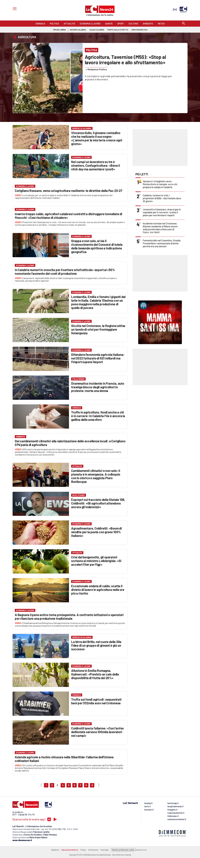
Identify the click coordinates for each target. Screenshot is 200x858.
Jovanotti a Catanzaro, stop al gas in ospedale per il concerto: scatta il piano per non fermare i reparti (162, 212)
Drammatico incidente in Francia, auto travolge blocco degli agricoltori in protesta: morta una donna (97, 387)
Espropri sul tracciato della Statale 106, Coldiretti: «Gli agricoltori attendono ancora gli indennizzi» (98, 503)
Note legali (105, 850)
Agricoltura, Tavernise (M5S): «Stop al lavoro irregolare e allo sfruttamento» (125, 59)
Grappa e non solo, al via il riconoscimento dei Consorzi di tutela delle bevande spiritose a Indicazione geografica (97, 246)
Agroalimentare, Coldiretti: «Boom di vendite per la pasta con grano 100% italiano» (96, 531)
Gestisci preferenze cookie (123, 850)
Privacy (83, 850)
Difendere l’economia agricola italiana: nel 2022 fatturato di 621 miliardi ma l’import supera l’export (97, 358)
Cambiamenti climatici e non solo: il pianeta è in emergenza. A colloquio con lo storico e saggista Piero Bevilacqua (95, 476)
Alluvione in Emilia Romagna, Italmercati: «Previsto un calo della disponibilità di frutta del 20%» (95, 674)
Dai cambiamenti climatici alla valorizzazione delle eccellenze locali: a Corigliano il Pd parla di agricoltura (70, 443)
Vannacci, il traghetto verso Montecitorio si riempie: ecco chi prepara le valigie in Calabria (160, 184)
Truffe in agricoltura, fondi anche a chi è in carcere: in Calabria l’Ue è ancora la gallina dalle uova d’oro (98, 415)
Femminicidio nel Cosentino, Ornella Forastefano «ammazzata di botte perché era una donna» (162, 243)
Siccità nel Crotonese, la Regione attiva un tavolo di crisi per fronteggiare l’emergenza (98, 329)
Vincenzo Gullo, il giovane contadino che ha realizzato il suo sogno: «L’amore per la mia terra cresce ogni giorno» (96, 138)
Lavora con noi (141, 850)
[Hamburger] (14, 9)
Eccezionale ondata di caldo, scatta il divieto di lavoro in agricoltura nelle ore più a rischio (97, 589)
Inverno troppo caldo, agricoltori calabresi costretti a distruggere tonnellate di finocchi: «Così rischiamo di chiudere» (68, 215)
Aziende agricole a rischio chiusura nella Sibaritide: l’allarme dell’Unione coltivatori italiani (64, 759)
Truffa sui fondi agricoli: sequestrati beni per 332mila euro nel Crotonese (96, 701)
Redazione (55, 850)
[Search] (183, 23)
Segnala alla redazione (69, 850)
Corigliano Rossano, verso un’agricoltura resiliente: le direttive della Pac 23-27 (68, 190)
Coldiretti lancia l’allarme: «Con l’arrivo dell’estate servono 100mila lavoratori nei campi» (97, 731)
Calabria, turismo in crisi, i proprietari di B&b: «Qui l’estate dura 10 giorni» (162, 198)
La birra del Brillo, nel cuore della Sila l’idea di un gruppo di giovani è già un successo (96, 645)
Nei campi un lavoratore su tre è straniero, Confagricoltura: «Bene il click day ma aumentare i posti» (95, 165)
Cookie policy (93, 850)
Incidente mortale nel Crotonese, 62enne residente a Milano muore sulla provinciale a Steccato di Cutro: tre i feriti (160, 228)
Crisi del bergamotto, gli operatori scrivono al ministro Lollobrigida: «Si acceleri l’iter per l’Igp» (96, 560)
